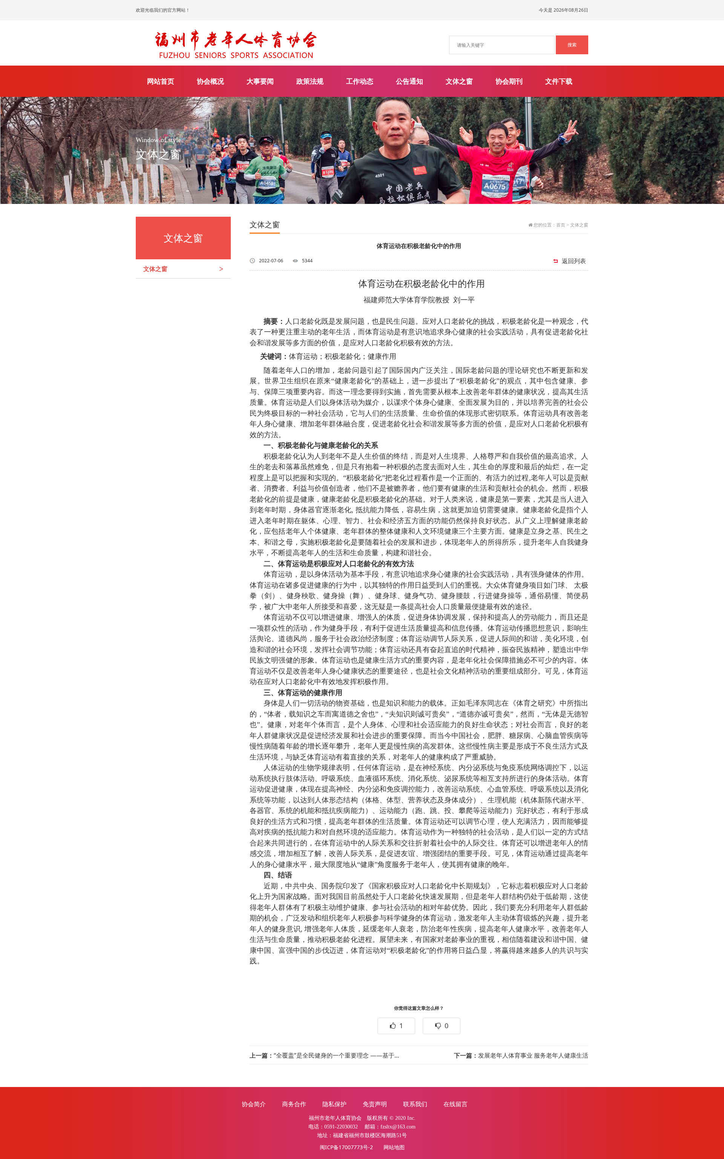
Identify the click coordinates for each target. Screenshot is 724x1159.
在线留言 (455, 1104)
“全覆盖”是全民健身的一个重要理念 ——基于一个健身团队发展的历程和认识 (326, 1055)
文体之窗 (459, 81)
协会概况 (210, 81)
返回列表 (574, 261)
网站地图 (394, 1147)
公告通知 (409, 81)
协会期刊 (509, 81)
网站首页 (160, 81)
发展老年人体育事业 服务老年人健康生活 (521, 1055)
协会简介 (254, 1104)
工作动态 (359, 81)
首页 (560, 225)
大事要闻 (260, 81)
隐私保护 (334, 1104)
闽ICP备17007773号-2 (346, 1147)
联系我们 (415, 1104)
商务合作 (294, 1104)
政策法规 (310, 81)
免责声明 (375, 1104)
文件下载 (558, 81)
